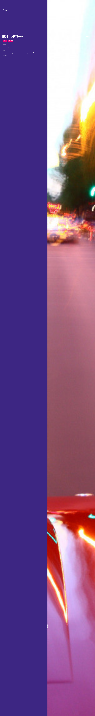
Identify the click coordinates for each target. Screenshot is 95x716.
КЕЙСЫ (13, 36)
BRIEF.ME (87, 36)
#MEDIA (4, 40)
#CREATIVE (10, 40)
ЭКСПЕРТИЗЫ (20, 36)
